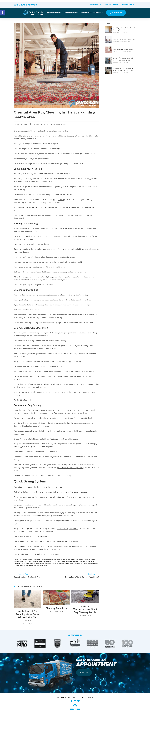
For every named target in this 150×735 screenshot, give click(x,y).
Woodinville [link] (45, 566)
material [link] (20, 218)
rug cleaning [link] (25, 564)
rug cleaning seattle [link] (58, 124)
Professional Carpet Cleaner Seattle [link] (84, 562)
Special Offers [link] (111, 4)
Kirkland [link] (75, 560)
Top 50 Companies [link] (75, 564)
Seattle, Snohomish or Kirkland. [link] (80, 418)
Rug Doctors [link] (47, 564)
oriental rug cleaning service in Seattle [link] (43, 554)
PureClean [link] (23, 546)
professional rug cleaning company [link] (70, 467)
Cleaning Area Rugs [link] (56, 608)
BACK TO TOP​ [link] (75, 709)
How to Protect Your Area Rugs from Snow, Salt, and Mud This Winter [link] (27, 615)
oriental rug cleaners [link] (39, 562)
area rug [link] (61, 199)
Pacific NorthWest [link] (66, 562)
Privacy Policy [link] (76, 697)
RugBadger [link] (54, 439)
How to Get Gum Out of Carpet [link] (123, 49)
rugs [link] (69, 315)
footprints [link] (66, 277)
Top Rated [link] (84, 564)
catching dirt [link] (29, 154)
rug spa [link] (54, 564)
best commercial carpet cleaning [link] (33, 560)
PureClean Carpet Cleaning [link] (67, 528)
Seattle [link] (25, 457)
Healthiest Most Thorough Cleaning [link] (60, 560)
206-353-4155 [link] (45, 536)
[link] (2, 12)
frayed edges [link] (38, 207)
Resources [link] (127, 4)
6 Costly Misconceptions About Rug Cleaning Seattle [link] (85, 609)
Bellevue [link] (19, 560)
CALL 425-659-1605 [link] (25, 5)
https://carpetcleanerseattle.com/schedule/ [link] (62, 541)
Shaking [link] (17, 300)
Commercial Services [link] (91, 13)
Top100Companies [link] (93, 564)
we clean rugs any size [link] (21, 566)
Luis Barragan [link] (22, 124)
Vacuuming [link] (18, 174)
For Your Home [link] (54, 13)
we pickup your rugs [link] (34, 566)
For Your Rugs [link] (71, 13)
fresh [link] (41, 531)
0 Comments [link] (125, 32)
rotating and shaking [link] (31, 333)
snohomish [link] (65, 564)
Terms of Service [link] (87, 697)
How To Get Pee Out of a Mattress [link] (124, 39)
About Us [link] (94, 4)
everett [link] (46, 560)
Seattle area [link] (30, 236)
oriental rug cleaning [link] (53, 562)
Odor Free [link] (28, 562)
